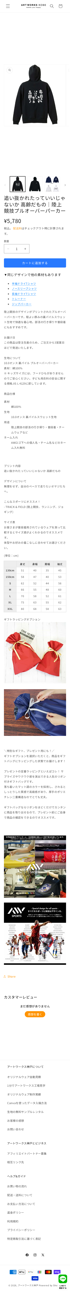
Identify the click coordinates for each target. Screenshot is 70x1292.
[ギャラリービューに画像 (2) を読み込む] (35, 184)
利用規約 (12, 1221)
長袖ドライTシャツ (24, 294)
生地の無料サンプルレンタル (25, 1112)
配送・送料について (19, 1195)
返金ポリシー (15, 1212)
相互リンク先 (15, 1162)
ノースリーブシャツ (24, 288)
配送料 (17, 228)
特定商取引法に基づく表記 (24, 1239)
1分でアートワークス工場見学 (26, 1085)
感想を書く (35, 1014)
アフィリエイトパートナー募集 (26, 1153)
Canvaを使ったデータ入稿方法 (27, 1103)
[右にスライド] (65, 185)
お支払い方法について (21, 1204)
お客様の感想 (15, 1120)
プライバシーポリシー (21, 1230)
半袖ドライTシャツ (24, 283)
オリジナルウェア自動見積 (24, 1077)
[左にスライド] (5, 185)
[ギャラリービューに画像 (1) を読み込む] (17, 184)
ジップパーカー (22, 304)
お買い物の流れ (17, 1186)
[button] (8, 6)
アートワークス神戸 (28, 1285)
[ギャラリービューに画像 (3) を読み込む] (52, 184)
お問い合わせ (15, 1129)
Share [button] (12, 976)
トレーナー (19, 299)
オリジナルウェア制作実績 (24, 1094)
